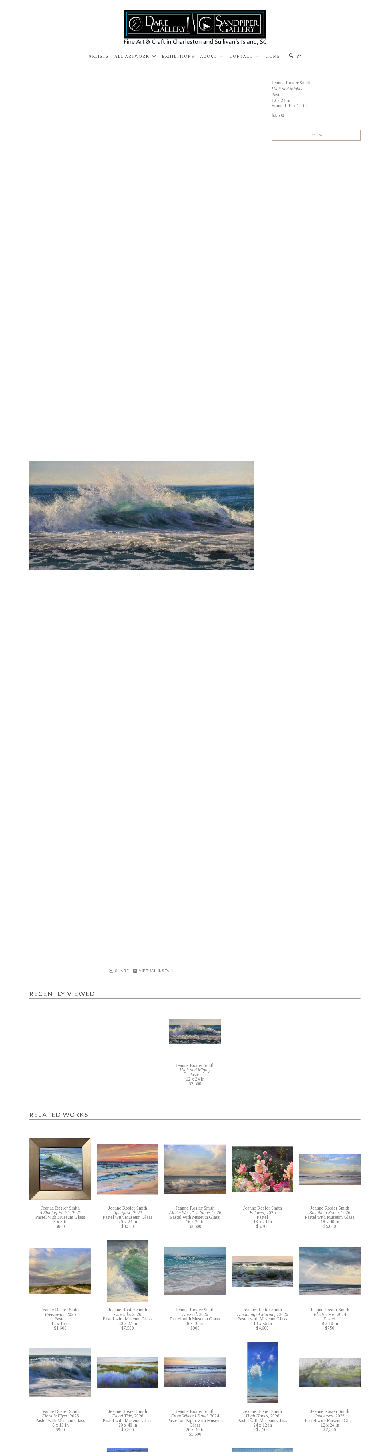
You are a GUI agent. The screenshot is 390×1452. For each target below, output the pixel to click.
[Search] (291, 55)
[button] (135, 56)
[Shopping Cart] (299, 56)
